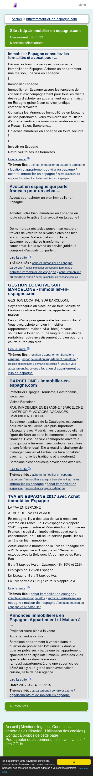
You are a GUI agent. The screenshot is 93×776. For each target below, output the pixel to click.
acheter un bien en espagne (51, 178)
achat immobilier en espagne (52, 594)
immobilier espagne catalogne (45, 488)
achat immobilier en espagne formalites (48, 267)
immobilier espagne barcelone (45, 479)
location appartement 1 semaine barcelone (32, 363)
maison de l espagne (40, 602)
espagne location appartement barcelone (49, 359)
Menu (82, 4)
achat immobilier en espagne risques (57, 277)
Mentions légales (35, 727)
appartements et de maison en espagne (40, 695)
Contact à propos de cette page (31, 735)
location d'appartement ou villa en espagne (42, 169)
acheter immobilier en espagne (31, 174)
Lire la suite (17, 159)
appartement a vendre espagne (52, 690)
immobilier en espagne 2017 (26, 598)
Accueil (11, 727)
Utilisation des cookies (64, 731)
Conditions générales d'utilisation (38, 729)
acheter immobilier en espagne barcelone (58, 165)
